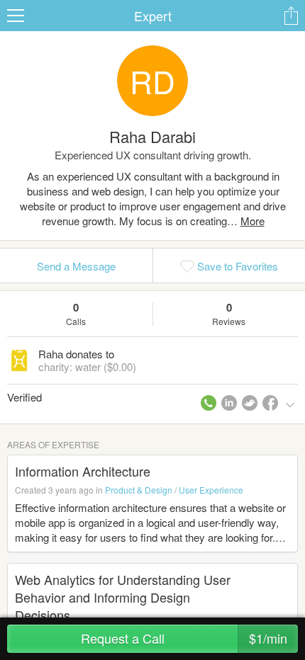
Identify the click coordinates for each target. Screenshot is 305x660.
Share (291, 15)
